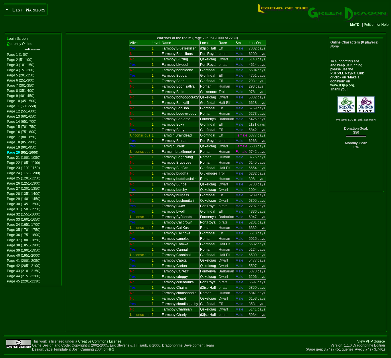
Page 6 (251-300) (20, 80)
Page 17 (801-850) (21, 137)
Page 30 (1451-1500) (23, 204)
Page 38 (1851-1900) (23, 245)
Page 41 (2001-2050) (23, 261)
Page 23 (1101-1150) (23, 168)
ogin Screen (17, 39)
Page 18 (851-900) (21, 142)
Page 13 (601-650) (21, 116)
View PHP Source (371, 341)
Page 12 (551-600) (21, 111)
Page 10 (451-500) (21, 101)
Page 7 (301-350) (20, 86)
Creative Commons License (99, 341)
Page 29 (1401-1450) (23, 199)
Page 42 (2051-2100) (23, 266)
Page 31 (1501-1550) (23, 209)
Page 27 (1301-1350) (23, 189)
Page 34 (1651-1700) (23, 225)
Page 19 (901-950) (21, 147)
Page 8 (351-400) (20, 91)
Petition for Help (376, 25)
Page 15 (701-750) (21, 127)
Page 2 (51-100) (19, 60)
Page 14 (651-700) (21, 122)
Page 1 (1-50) (17, 55)
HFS (110, 349)
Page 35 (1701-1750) (23, 230)
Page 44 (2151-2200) (23, 276)
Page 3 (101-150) (20, 65)
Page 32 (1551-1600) (23, 214)
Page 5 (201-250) (20, 75)
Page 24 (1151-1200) (23, 173)
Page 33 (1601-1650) (23, 219)
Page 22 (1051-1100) (23, 163)
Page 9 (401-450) (20, 96)
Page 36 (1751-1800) (23, 235)
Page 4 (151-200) (20, 70)
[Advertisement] (356, 172)
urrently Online (19, 44)
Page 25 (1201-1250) (23, 178)
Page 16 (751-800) (21, 132)
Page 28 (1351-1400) (23, 194)
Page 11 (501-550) (21, 106)
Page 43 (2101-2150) (23, 271)
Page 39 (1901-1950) (23, 250)
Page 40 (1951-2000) (23, 256)
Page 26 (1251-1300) (23, 183)
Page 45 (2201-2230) (23, 281)
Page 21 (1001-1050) (23, 158)
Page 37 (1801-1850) (23, 240)
